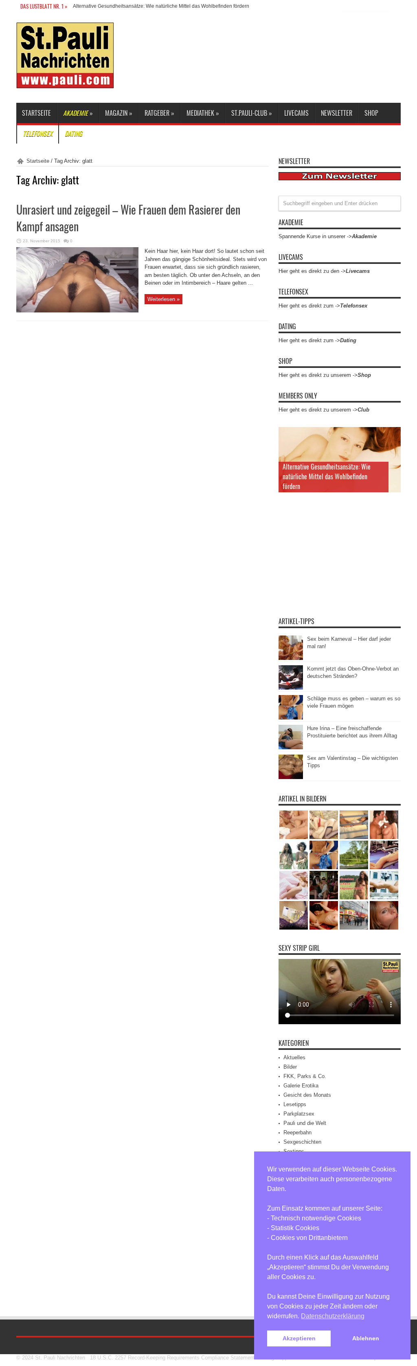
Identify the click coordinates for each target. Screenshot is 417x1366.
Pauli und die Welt (304, 1123)
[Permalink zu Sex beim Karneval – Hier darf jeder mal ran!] (291, 658)
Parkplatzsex (298, 1114)
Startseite (36, 113)
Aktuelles (294, 1057)
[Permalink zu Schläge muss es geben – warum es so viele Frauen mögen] (291, 718)
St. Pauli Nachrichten (60, 1358)
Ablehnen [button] (365, 1338)
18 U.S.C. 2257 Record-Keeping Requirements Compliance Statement (172, 1358)
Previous (392, 435)
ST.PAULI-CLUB (251, 113)
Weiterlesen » (163, 299)
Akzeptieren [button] (299, 1338)
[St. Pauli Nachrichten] (65, 82)
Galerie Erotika (300, 1086)
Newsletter (336, 113)
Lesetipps (294, 1104)
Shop (371, 113)
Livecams (296, 113)
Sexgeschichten (302, 1142)
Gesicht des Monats (307, 1095)
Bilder (290, 1067)
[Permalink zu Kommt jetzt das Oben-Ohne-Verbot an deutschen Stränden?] (291, 688)
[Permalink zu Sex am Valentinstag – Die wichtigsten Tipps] (291, 777)
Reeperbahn (297, 1132)
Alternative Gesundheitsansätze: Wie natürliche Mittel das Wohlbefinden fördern (161, 6)
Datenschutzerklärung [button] (332, 1316)
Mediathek (203, 113)
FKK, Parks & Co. (304, 1076)
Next (392, 448)
